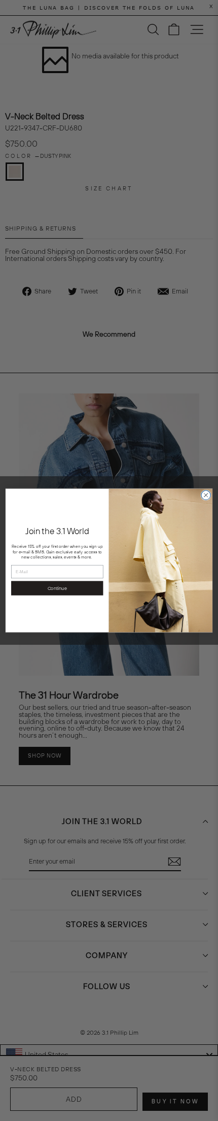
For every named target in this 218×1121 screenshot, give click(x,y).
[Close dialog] (205, 495)
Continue (57, 588)
